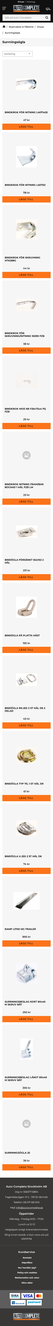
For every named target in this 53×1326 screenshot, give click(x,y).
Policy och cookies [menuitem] (27, 1272)
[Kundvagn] (48, 9)
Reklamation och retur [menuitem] (27, 1277)
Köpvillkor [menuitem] (27, 1262)
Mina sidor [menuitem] (27, 1282)
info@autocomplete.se (29, 1207)
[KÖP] (26, 127)
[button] (4, 8)
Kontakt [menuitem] (27, 1257)
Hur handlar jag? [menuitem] (27, 1267)
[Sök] (46, 17)
